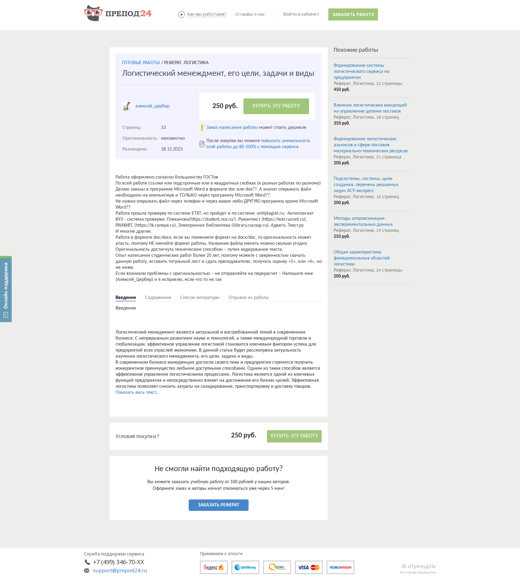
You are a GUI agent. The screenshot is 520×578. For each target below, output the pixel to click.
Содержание (158, 297)
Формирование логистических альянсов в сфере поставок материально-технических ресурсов (371, 145)
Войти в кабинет (301, 14)
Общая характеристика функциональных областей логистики (362, 258)
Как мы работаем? (206, 14)
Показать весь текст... (137, 392)
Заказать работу (353, 14)
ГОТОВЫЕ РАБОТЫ (141, 63)
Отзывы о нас (250, 14)
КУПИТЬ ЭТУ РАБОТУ (276, 106)
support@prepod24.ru (120, 570)
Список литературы (200, 297)
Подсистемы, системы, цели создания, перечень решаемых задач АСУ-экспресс (366, 184)
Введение (126, 297)
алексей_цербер (152, 106)
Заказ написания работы (232, 127)
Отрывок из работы (249, 297)
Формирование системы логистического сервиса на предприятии (361, 71)
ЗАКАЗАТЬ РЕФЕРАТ (218, 505)
